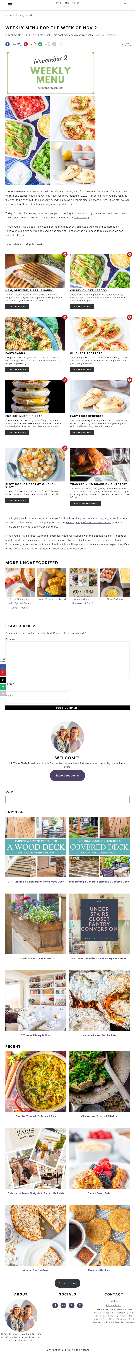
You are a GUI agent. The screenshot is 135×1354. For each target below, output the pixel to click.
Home (8, 15)
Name (9, 683)
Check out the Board (85, 503)
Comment (11, 639)
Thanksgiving (13, 518)
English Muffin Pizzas (24, 416)
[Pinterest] (71, 1305)
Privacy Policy (114, 1305)
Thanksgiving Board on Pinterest (98, 484)
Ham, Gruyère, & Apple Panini (29, 290)
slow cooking (81, 217)
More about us (66, 775)
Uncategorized (23, 15)
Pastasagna (15, 353)
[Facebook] (55, 1305)
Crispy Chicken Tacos (88, 290)
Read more (28, 1340)
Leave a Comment (105, 35)
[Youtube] (63, 1305)
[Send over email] (3, 687)
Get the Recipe (17, 307)
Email (9, 695)
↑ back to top (67, 1283)
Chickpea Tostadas (86, 353)
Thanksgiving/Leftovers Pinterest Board (88, 522)
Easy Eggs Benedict (86, 416)
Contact (114, 1301)
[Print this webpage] (3, 693)
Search (9, 792)
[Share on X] (3, 680)
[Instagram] (80, 1305)
